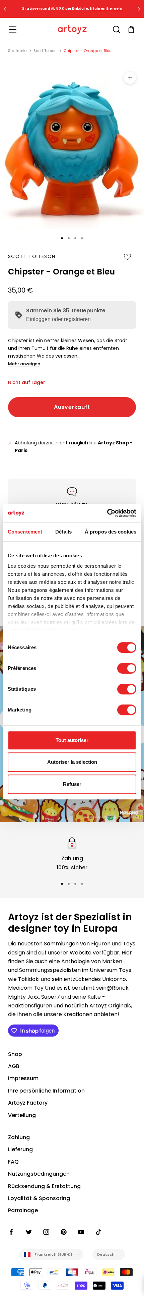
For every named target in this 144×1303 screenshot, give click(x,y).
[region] (72, 853)
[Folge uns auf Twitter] (28, 1232)
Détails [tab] (63, 532)
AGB (13, 1066)
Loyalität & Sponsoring (39, 1198)
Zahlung (19, 1137)
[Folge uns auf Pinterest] (63, 1232)
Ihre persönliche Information (46, 1091)
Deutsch (106, 1254)
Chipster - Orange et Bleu (88, 50)
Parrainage (23, 1210)
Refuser (72, 784)
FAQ (13, 1162)
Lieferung (20, 1149)
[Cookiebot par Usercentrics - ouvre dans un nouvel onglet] (107, 513)
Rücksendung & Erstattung (44, 1186)
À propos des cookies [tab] (110, 532)
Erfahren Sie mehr (106, 8)
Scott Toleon (45, 50)
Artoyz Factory (28, 1103)
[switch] (126, 668)
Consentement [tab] (25, 532)
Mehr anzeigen (24, 364)
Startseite (17, 50)
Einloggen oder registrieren (58, 319)
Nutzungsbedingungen (39, 1174)
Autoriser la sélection (72, 762)
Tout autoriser (72, 740)
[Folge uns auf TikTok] (98, 1232)
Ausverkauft (72, 407)
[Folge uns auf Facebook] (11, 1232)
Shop (15, 1054)
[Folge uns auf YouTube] (81, 1232)
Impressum (23, 1078)
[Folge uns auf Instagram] (46, 1232)
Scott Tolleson (32, 256)
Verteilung (22, 1115)
